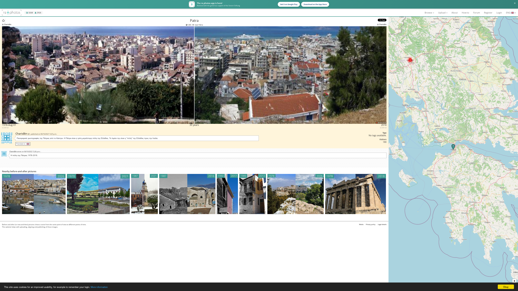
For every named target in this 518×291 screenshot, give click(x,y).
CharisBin (7, 24)
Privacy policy (370, 224)
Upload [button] (442, 12)
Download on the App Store (315, 4)
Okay (506, 286)
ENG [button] (508, 12)
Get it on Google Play (288, 4)
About (454, 12)
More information (99, 287)
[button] (410, 60)
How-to (465, 12)
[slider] (194, 75)
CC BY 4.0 (5, 128)
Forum (476, 12)
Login (499, 12)
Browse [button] (429, 12)
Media (361, 224)
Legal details (382, 224)
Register (488, 12)
